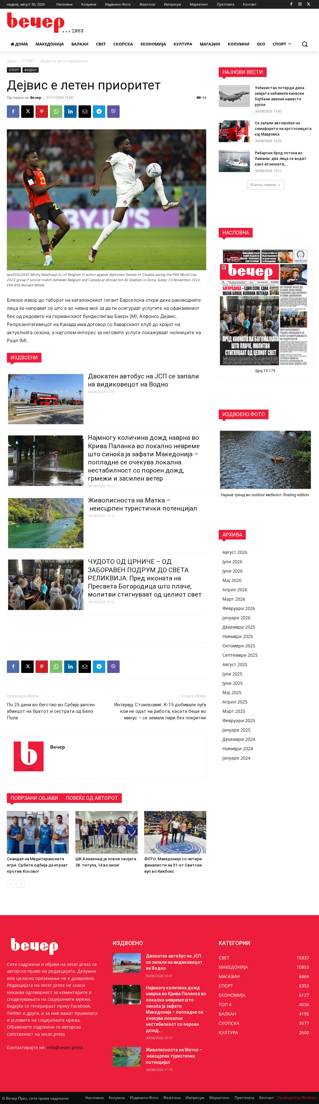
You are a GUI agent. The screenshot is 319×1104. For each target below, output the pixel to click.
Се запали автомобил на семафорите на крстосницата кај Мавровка (283, 129)
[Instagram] (299, 4)
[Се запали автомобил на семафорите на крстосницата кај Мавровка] (234, 131)
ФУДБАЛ (30, 70)
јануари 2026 (236, 618)
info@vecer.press (65, 1047)
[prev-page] (11, 884)
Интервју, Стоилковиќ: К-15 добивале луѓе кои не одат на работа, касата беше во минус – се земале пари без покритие (160, 711)
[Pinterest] (42, 111)
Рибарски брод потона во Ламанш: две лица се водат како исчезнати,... (281, 158)
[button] (304, 43)
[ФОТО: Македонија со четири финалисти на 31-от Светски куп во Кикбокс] (175, 832)
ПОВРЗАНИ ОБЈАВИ (34, 798)
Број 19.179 (265, 371)
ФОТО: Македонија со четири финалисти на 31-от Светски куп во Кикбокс (173, 865)
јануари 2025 (236, 730)
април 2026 (234, 590)
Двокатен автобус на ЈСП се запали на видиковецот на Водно (174, 962)
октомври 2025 (238, 646)
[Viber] (113, 111)
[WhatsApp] (56, 111)
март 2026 (233, 599)
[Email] (85, 111)
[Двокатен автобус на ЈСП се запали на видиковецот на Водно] (127, 963)
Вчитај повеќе (263, 184)
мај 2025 (231, 692)
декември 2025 (238, 627)
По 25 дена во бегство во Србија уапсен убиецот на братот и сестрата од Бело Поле (51, 711)
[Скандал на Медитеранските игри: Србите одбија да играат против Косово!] (38, 832)
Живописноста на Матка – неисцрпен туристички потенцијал (174, 1055)
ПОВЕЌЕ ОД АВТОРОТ (92, 798)
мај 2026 (231, 580)
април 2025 (234, 702)
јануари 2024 (236, 758)
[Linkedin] (70, 111)
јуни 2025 (232, 683)
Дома (12, 61)
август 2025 (234, 664)
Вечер (35, 97)
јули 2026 (232, 561)
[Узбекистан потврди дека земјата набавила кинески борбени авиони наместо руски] (234, 96)
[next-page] (21, 884)
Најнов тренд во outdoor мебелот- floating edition (265, 494)
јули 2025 (232, 674)
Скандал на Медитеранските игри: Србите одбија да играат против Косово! (37, 865)
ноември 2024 (237, 748)
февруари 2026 (238, 608)
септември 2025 (240, 655)
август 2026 (234, 552)
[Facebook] (291, 4)
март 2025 (233, 711)
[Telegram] (99, 111)
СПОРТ (28, 61)
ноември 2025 (237, 636)
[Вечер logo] (43, 22)
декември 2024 (238, 739)
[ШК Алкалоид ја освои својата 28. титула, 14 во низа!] (106, 832)
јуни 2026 (232, 571)
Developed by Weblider (297, 1097)
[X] (308, 4)
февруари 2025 (238, 720)
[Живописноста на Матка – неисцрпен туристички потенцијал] (127, 1057)
